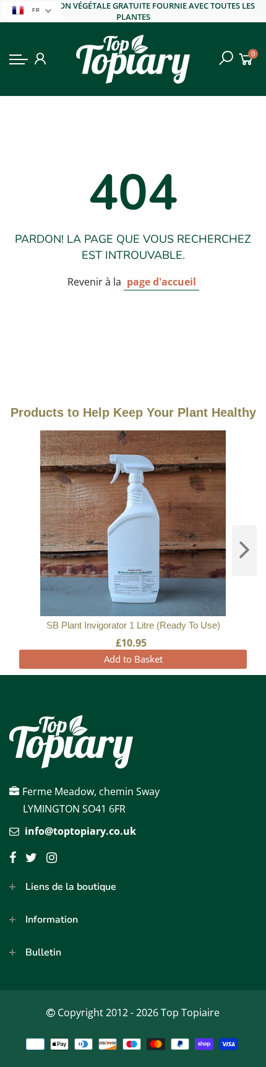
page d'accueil (161, 282)
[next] (244, 550)
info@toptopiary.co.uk (80, 831)
